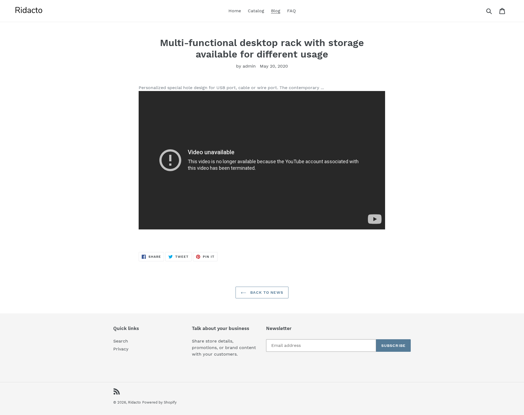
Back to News (266, 292)
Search (120, 341)
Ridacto (134, 402)
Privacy (121, 349)
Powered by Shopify (159, 402)
